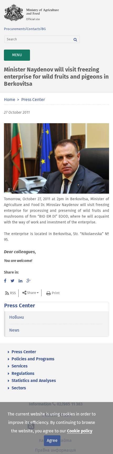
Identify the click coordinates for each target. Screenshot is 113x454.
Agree (52, 440)
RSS (13, 293)
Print (56, 293)
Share (31, 293)
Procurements (15, 29)
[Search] (75, 39)
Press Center (33, 99)
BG (44, 29)
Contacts (33, 29)
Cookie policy (79, 430)
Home (9, 99)
